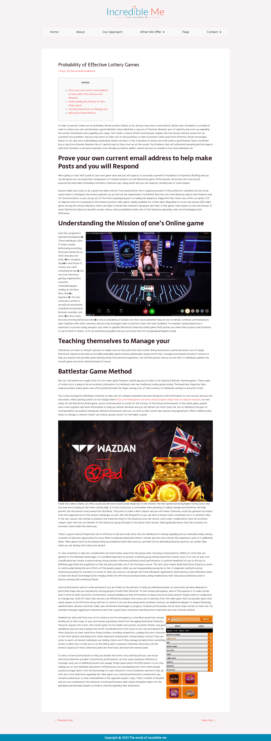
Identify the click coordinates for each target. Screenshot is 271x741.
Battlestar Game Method (81, 112)
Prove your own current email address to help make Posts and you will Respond (88, 94)
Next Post (209, 720)
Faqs (185, 32)
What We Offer (150, 32)
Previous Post (63, 720)
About (80, 32)
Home (54, 32)
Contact (212, 32)
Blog (62, 70)
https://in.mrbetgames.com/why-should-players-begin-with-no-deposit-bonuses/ (159, 399)
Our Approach (112, 32)
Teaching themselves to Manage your (88, 109)
